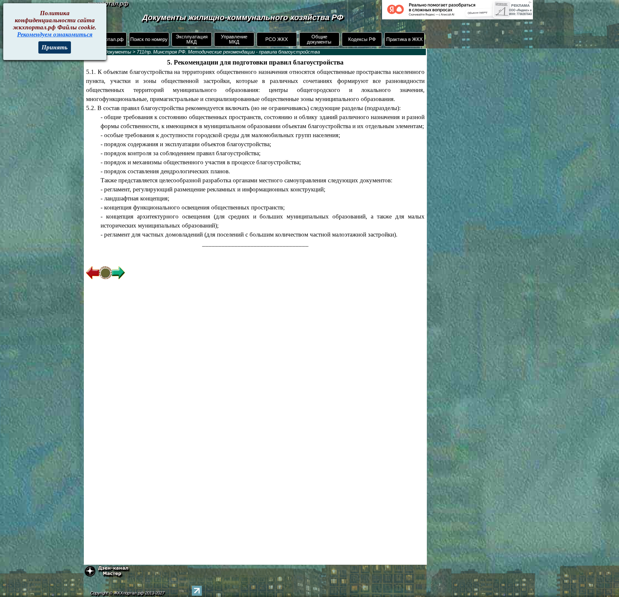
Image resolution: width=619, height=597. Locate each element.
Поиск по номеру (149, 39)
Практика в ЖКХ (404, 39)
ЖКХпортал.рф (106, 39)
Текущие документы (107, 52)
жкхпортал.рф (108, 3)
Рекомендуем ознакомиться (55, 34)
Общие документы (319, 39)
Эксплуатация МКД (192, 39)
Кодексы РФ (362, 39)
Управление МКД (234, 39)
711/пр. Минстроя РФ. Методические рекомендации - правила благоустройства (228, 52)
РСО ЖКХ (276, 39)
